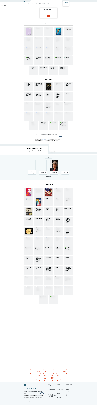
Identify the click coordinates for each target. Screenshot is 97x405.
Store (40, 3)
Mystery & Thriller (58, 371)
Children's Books (32, 371)
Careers (58, 392)
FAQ (57, 394)
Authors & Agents (59, 385)
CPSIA (66, 395)
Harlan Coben (43, 172)
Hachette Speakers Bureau (60, 390)
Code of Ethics (67, 389)
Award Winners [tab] (48, 184)
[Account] (70, 1)
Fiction (45, 371)
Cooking (38, 371)
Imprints (43, 3)
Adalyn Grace (65, 172)
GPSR (66, 396)
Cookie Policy (67, 388)
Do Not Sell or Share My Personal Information (69, 391)
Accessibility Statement (51, 394)
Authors (32, 3)
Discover (36, 3)
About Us (48, 3)
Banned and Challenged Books (51, 391)
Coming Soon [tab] (48, 79)
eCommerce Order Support (60, 389)
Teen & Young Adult (52, 378)
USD (66, 3)
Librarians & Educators (60, 388)
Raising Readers (59, 397)
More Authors (48, 176)
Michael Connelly (32, 172)
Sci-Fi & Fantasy (45, 378)
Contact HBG (58, 393)
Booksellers (58, 398)
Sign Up (60, 136)
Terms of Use (67, 385)
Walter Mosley (54, 172)
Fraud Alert (67, 394)
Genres (28, 3)
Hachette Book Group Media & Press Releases (52, 396)
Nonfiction (64, 371)
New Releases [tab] (48, 24)
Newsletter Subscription (51, 389)
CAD (66, 4)
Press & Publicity (50, 397)
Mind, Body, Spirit (52, 371)
